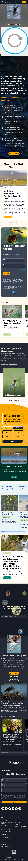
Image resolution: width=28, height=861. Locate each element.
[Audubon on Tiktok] (16, 808)
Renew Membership (5, 846)
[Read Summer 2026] (14, 644)
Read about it (7, 577)
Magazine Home (14, 679)
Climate (5, 747)
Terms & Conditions (12, 799)
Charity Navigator (14, 852)
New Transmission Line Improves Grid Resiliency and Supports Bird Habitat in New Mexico (12, 321)
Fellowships (17, 820)
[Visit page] (14, 544)
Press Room (17, 822)
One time (7, 427)
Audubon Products (5, 840)
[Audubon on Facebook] (6, 808)
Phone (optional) (5, 789)
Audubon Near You (5, 837)
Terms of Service (4, 794)
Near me (16, 2)
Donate (24, 2)
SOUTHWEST (7, 334)
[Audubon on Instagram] (2, 808)
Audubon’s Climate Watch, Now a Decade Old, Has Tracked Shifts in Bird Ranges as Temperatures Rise (12, 735)
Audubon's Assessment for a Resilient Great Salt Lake (13, 195)
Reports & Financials (6, 829)
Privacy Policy (22, 269)
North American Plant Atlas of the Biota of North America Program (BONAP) (13, 288)
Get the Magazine (14, 673)
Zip (4, 264)
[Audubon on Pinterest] (19, 808)
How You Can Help (14, 153)
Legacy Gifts (4, 844)
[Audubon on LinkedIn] (13, 808)
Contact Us (17, 824)
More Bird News (13, 222)
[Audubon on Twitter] (9, 808)
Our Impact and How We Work (9, 364)
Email (4, 259)
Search (19, 2)
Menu (2, 2)
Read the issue (14, 676)
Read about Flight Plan (13, 400)
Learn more (8, 217)
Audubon (7, 2)
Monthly (18, 427)
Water (11, 187)
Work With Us (18, 818)
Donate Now (4, 842)
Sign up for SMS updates (20, 826)
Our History (4, 820)
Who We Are (4, 818)
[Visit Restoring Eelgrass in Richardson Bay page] (9, 512)
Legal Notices (7, 859)
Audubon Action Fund (6, 831)
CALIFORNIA (7, 517)
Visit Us (14, 477)
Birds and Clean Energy (17, 334)
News (6, 187)
